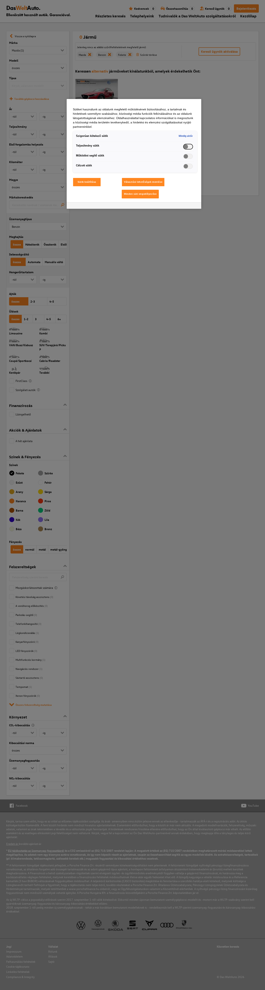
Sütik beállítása (87, 182)
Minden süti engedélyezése (140, 194)
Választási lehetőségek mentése (143, 182)
